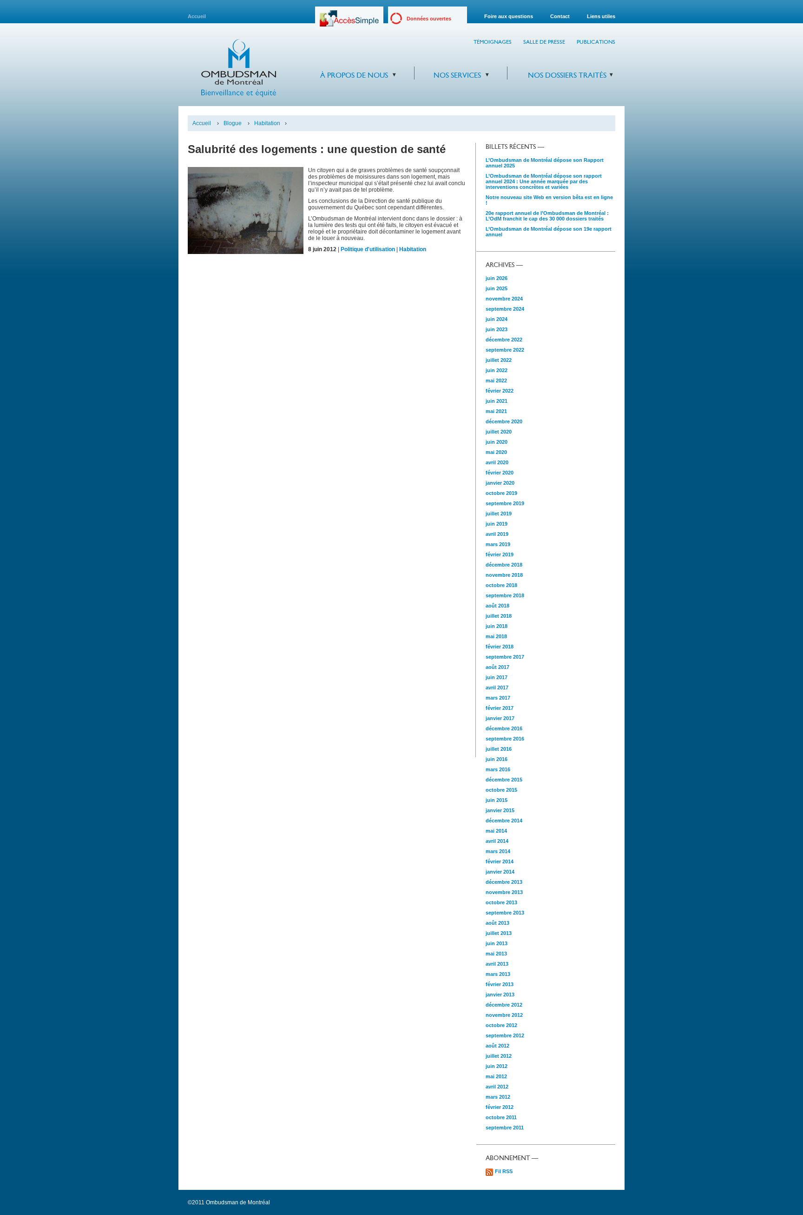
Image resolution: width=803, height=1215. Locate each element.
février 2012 (499, 1107)
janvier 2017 (500, 718)
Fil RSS (504, 1171)
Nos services (457, 75)
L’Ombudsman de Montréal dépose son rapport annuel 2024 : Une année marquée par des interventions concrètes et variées (544, 181)
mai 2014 (496, 831)
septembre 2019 (505, 503)
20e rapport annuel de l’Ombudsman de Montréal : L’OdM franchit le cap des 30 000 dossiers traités (547, 215)
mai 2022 (496, 380)
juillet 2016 (499, 749)
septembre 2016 (505, 738)
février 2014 (499, 861)
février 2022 (499, 391)
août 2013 (497, 923)
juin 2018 (496, 626)
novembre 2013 (504, 892)
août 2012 (497, 1045)
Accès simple (349, 21)
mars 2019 (498, 544)
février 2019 (499, 554)
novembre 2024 (504, 298)
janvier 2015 (500, 810)
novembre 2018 (504, 575)
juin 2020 (496, 442)
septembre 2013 (505, 912)
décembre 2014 (504, 820)
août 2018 (497, 605)
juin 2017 (496, 677)
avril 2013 (497, 964)
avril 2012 (497, 1086)
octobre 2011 (501, 1117)
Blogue (233, 123)
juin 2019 (496, 524)
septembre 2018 (505, 595)
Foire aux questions (508, 16)
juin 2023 (496, 329)
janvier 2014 (500, 872)
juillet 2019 (499, 513)
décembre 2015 (504, 779)
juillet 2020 (499, 431)
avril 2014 (497, 841)
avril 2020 (497, 462)
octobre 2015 (501, 790)
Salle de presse (544, 42)
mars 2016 (498, 769)
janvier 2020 (500, 483)
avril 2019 (497, 534)
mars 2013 (498, 974)
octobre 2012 (501, 1025)
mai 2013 (496, 953)
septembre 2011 (505, 1127)
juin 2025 (496, 288)
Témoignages (493, 42)
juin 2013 (496, 943)
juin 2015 (496, 800)
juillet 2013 (499, 933)
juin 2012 (496, 1066)
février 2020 (499, 472)
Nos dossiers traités (567, 75)
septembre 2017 (505, 657)
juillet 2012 (499, 1056)
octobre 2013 (501, 902)
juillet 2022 (499, 360)
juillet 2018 (499, 616)
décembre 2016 (504, 728)
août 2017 (497, 667)
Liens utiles (601, 16)
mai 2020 (496, 452)
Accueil (197, 16)
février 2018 (499, 646)
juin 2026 (496, 278)
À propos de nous (354, 75)
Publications (596, 42)
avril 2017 (497, 687)
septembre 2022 (505, 350)
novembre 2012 (504, 1015)
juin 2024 (496, 319)
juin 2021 (496, 401)
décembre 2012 (504, 1005)
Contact (560, 16)
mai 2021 (496, 411)
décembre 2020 (504, 421)
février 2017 (499, 708)
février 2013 (499, 984)
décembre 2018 (504, 564)
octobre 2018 (501, 585)
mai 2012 (496, 1076)
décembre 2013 (504, 882)
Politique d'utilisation (368, 249)
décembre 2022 (504, 339)
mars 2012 (498, 1097)
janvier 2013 (500, 994)
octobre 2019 (501, 493)
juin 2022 (496, 370)
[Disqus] (327, 387)
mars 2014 (498, 851)
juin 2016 (496, 759)
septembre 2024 (505, 309)
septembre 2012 (505, 1035)
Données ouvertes (429, 18)
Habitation (267, 123)
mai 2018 (496, 636)
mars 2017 (498, 698)
